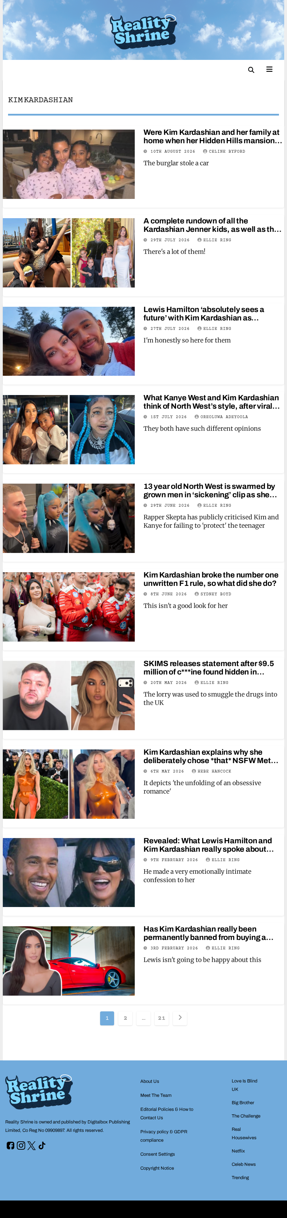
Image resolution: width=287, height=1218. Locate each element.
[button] (251, 70)
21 (161, 1018)
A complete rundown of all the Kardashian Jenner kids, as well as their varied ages (213, 229)
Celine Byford (227, 152)
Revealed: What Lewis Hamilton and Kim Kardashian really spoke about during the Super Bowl (208, 849)
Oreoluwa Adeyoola (224, 417)
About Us (149, 1081)
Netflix (238, 1151)
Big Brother (243, 1102)
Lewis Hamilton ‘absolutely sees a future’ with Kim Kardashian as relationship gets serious (204, 318)
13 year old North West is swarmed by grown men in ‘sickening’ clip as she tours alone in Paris (209, 494)
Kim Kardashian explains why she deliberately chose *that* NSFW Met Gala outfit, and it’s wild (207, 760)
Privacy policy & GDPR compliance (163, 1136)
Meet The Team (156, 1095)
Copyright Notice (157, 1168)
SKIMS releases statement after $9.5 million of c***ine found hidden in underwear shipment (209, 672)
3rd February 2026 (175, 948)
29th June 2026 (171, 506)
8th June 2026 (170, 594)
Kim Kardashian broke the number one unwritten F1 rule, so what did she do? (211, 579)
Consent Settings (157, 1154)
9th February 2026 (175, 860)
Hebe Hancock (214, 771)
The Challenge (246, 1116)
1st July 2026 (170, 417)
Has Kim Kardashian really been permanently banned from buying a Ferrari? (205, 937)
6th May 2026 (168, 771)
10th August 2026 (174, 152)
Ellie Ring (217, 240)
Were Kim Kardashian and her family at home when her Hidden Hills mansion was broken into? (212, 140)
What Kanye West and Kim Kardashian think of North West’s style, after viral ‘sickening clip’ (211, 406)
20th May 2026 (170, 683)
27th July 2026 (171, 329)
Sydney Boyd (216, 594)
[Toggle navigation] (269, 69)
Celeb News (244, 1164)
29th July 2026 (171, 240)
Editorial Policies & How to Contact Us (166, 1113)
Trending (240, 1177)
